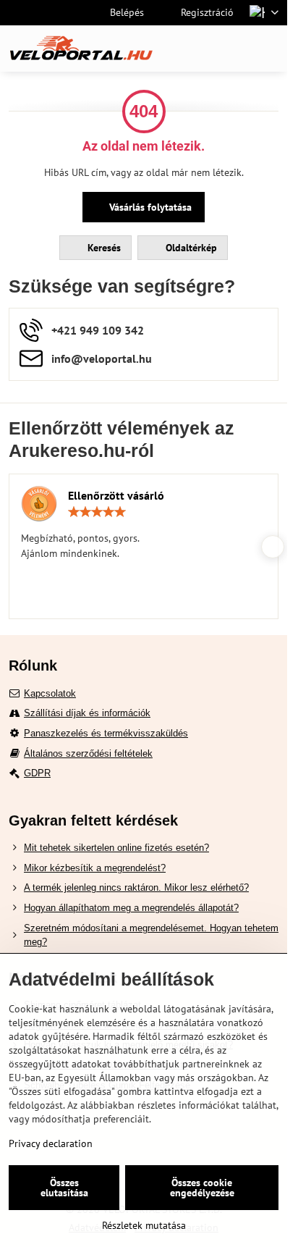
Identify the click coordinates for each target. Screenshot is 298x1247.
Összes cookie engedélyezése (202, 1187)
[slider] (97, 512)
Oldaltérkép (190, 247)
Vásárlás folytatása (149, 207)
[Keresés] (200, 48)
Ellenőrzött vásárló (116, 495)
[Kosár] (235, 48)
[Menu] (269, 48)
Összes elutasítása (64, 1187)
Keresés (103, 247)
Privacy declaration (51, 1143)
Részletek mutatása (144, 1225)
